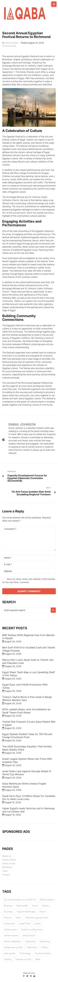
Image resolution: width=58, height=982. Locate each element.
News (15, 42)
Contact (6, 874)
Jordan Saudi (28, 935)
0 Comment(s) (9, 46)
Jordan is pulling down (31, 929)
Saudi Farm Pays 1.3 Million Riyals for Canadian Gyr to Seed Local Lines (28, 797)
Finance (7, 917)
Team (5, 871)
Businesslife (22, 905)
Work (37, 959)
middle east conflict (13, 947)
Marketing (44, 941)
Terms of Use (8, 863)
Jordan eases (10, 929)
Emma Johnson (22, 424)
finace (42, 911)
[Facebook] (23, 976)
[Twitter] (27, 976)
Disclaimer (7, 867)
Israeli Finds (24, 923)
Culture (8, 42)
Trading (7, 959)
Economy (8, 911)
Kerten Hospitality (12, 941)
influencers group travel (36, 917)
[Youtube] (34, 976)
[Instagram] (30, 976)
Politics (44, 947)
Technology (25, 953)
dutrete (45, 905)
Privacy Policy (9, 859)
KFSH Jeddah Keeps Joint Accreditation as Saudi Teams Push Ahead (26, 711)
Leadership (30, 941)
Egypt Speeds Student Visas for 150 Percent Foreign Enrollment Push (27, 736)
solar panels (9, 953)
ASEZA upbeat (47, 899)
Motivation (32, 947)
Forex (18, 917)
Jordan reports (11, 935)
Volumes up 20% (23, 959)
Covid (35, 905)
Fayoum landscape (26, 911)
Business (8, 905)
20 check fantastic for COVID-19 (20, 899)
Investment (9, 923)
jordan (38, 923)
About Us (6, 856)
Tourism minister (43, 953)
